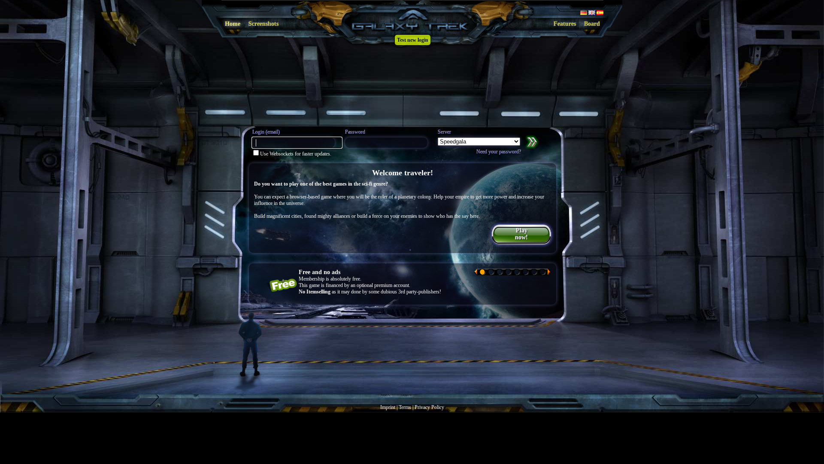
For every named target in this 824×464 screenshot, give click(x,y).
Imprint (387, 407)
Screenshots (263, 24)
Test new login (412, 40)
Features (565, 24)
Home (232, 24)
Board (592, 24)
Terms (405, 407)
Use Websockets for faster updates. (295, 154)
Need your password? (498, 152)
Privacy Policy (429, 407)
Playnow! (521, 234)
